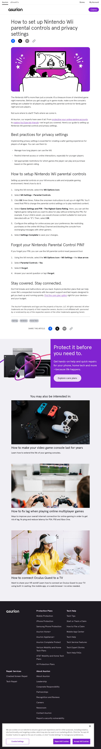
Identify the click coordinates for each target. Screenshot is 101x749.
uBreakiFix (14, 2)
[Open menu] (5, 9)
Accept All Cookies (81, 741)
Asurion (5, 2)
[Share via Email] (27, 41)
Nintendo (24, 321)
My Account (94, 2)
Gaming (14, 321)
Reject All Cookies (62, 741)
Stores (82, 2)
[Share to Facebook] (13, 41)
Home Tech (34, 321)
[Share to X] (20, 41)
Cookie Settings (17, 741)
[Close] (90, 726)
